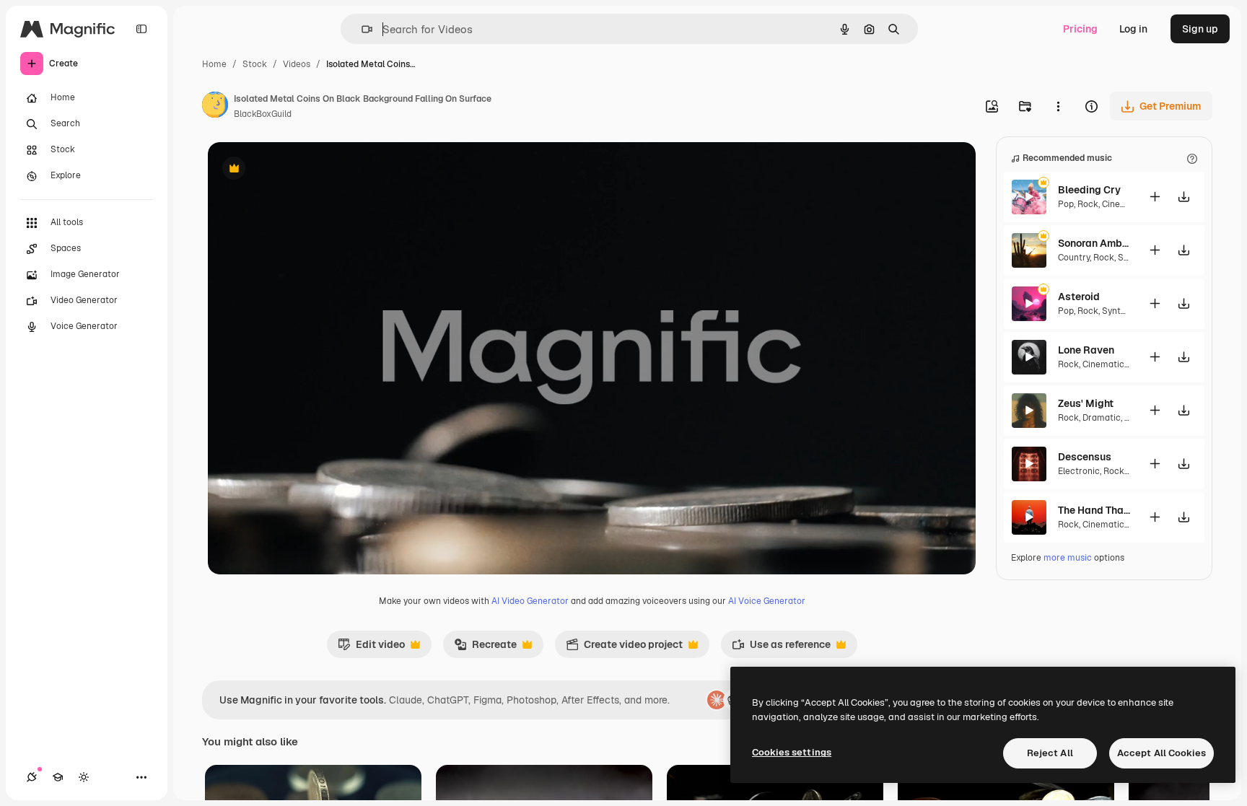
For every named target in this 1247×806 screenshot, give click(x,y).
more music (1067, 558)
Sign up (1200, 28)
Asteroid (1079, 296)
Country (1074, 257)
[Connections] (31, 777)
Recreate (485, 648)
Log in (1133, 28)
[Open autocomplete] (361, 29)
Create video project (624, 648)
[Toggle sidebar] (141, 28)
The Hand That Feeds (1094, 510)
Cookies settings (791, 752)
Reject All (1050, 753)
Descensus (1084, 456)
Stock (254, 64)
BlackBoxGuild (263, 114)
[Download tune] (1183, 196)
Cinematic (1123, 204)
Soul (1127, 257)
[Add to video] (1155, 196)
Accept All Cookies (1161, 753)
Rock (1087, 204)
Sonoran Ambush (1094, 243)
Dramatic (1101, 418)
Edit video (371, 648)
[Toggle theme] (83, 777)
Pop (1066, 204)
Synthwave (1124, 311)
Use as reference (781, 648)
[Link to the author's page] (215, 107)
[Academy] (57, 777)
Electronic (1079, 471)
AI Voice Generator (766, 601)
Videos (296, 64)
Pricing (1080, 28)
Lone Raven (1086, 349)
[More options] (1057, 106)
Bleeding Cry (1089, 189)
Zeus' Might (1085, 403)
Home (214, 64)
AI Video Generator (530, 601)
